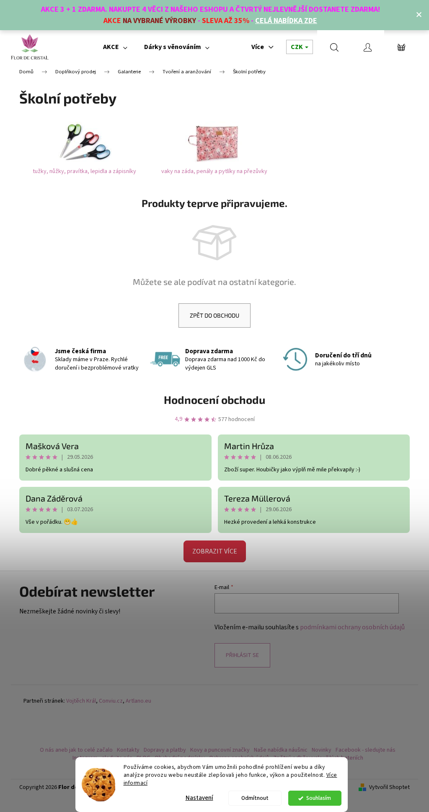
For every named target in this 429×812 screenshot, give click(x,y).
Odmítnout (255, 798)
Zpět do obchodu (214, 315)
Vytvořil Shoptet (389, 787)
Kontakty (128, 750)
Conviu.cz (111, 701)
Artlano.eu (138, 701)
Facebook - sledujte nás (365, 750)
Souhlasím (318, 798)
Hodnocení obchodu (214, 399)
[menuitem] (115, 47)
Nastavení (199, 798)
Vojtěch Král (81, 701)
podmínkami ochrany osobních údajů (352, 627)
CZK (297, 47)
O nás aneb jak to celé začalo (76, 750)
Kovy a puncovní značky (220, 750)
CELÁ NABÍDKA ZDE (286, 21)
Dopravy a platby (165, 750)
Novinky (321, 750)
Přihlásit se (242, 655)
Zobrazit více (214, 551)
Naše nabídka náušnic (281, 750)
